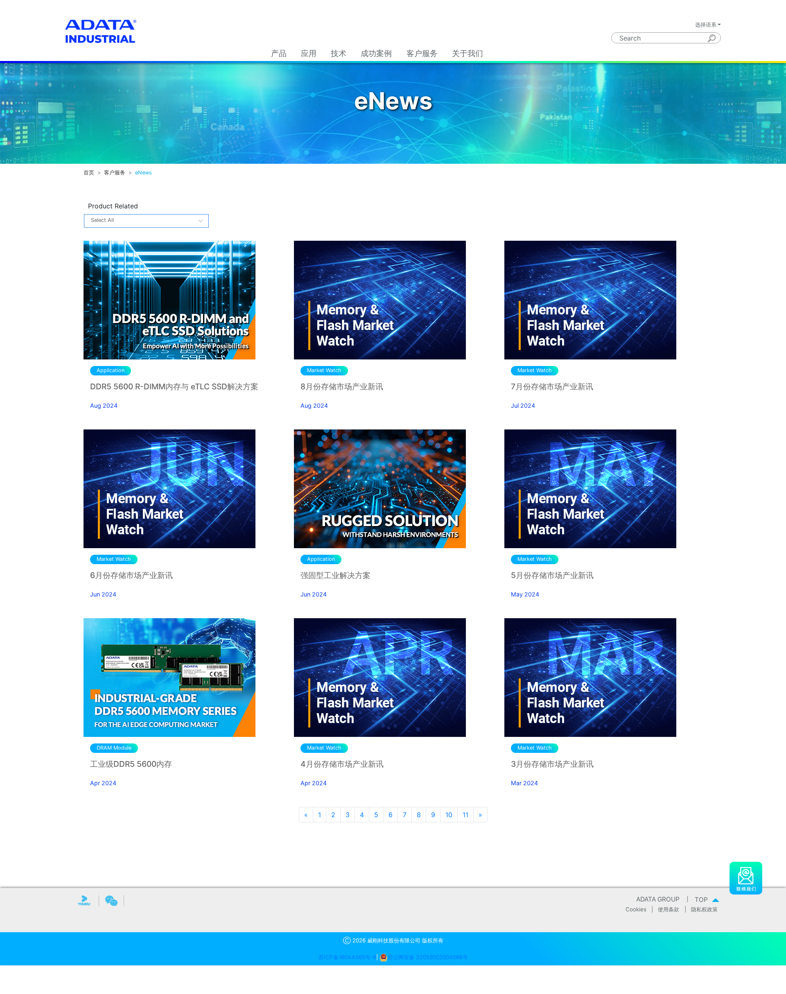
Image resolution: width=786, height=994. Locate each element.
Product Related (113, 206)
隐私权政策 (704, 909)
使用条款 (668, 909)
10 (448, 815)
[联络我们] (746, 878)
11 (465, 815)
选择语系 (705, 24)
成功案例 (376, 53)
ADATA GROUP (658, 899)
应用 (308, 53)
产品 (279, 53)
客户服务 (422, 53)
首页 (89, 172)
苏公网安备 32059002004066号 (428, 957)
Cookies (636, 909)
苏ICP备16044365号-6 (347, 957)
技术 (338, 53)
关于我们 (467, 53)
